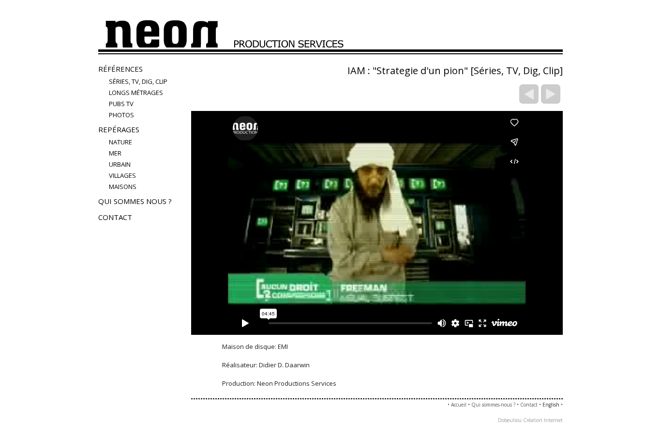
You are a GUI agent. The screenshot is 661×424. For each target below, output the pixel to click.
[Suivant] (550, 94)
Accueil (458, 404)
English (550, 404)
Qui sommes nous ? (135, 201)
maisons (122, 186)
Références (120, 69)
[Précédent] (529, 94)
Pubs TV (121, 103)
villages (122, 175)
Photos (121, 114)
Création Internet (543, 420)
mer (115, 153)
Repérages (118, 129)
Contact (115, 217)
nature (120, 142)
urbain (120, 164)
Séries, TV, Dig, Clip (138, 81)
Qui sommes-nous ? (493, 404)
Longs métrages (136, 92)
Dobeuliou (510, 420)
